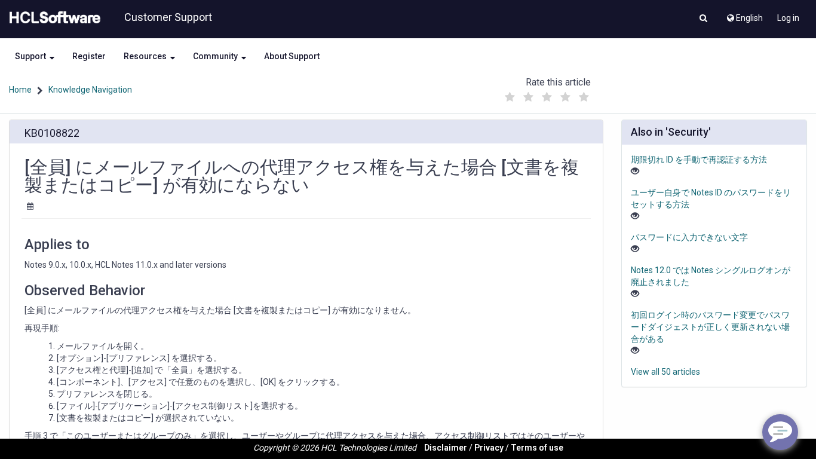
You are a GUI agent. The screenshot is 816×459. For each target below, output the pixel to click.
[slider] (546, 94)
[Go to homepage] (52, 18)
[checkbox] (509, 97)
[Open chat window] (780, 432)
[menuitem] (744, 15)
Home (20, 89)
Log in (788, 18)
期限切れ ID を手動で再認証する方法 (699, 159)
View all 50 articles (665, 372)
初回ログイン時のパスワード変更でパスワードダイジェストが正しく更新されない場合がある (710, 327)
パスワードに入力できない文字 (689, 237)
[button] (703, 19)
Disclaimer (445, 447)
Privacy (489, 447)
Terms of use (537, 447)
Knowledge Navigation (90, 89)
